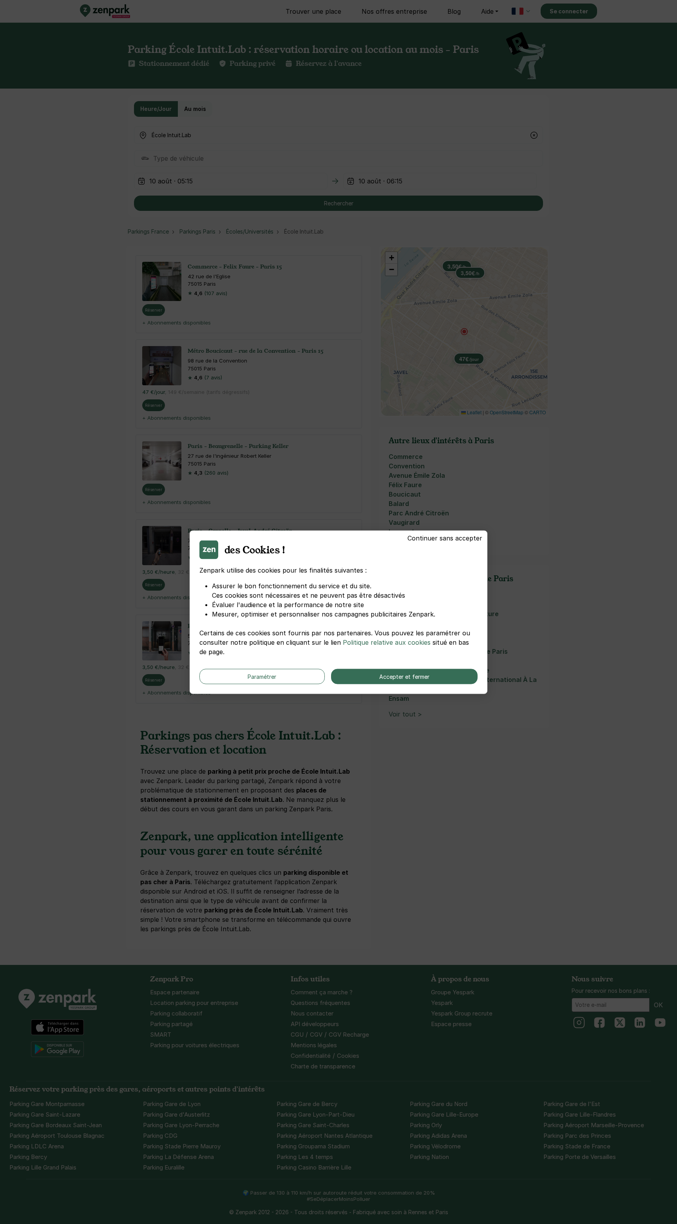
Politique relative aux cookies (387, 642)
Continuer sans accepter (444, 538)
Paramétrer (262, 676)
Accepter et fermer (404, 676)
